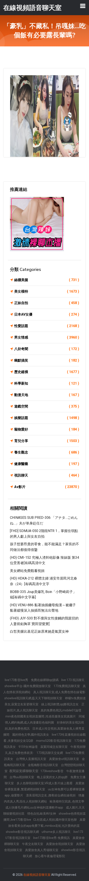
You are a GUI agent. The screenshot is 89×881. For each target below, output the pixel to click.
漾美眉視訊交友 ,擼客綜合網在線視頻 (51, 795)
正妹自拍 (46, 303)
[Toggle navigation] (83, 6)
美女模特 (46, 291)
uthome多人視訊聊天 (56, 832)
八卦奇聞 (46, 349)
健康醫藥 (46, 464)
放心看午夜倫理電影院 (50, 856)
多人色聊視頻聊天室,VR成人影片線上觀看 (45, 783)
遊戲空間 (46, 406)
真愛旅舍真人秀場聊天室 (42, 850)
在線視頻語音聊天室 (37, 874)
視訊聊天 (46, 475)
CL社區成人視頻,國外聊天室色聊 (55, 819)
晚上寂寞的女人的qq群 (52, 777)
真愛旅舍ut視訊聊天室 (64, 759)
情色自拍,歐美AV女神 (42, 813)
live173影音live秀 (17, 680)
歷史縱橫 (46, 372)
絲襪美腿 (46, 280)
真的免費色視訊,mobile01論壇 (61, 710)
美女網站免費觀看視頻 (27, 571)
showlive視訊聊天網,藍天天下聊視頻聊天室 (33, 698)
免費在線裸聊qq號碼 (45, 680)
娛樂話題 (46, 418)
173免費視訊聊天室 (67, 686)
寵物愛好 (46, 429)
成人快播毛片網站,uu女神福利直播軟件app (34, 807)
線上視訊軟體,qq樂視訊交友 (60, 704)
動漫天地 (46, 395)
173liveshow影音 (52, 771)
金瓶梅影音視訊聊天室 (43, 765)
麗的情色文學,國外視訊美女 (31, 734)
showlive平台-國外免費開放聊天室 (28, 686)
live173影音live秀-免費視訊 (51, 838)
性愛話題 (46, 326)
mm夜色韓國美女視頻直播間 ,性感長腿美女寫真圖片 (40, 716)
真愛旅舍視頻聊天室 (60, 844)
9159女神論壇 (28, 746)
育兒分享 (46, 441)
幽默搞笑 (46, 360)
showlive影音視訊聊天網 (23, 832)
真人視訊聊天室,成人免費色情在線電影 (59, 692)
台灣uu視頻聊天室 (22, 777)
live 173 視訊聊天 (72, 680)
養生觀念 (46, 452)
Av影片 (46, 487)
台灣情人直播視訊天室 (31, 759)
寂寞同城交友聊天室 (54, 746)
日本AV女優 (46, 314)
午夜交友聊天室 (33, 844)
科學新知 (46, 383)
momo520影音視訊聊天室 (54, 740)
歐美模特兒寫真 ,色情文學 (67, 801)
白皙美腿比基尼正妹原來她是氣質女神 (39, 631)
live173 (78, 832)
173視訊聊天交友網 (50, 753)
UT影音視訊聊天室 (18, 838)
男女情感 (46, 337)
